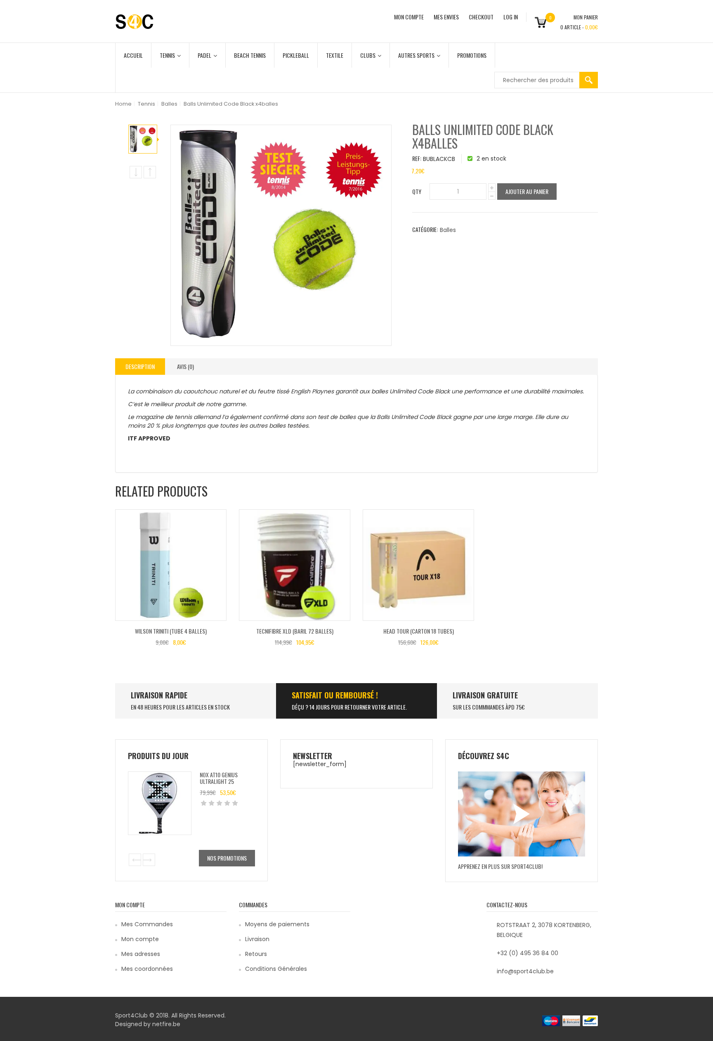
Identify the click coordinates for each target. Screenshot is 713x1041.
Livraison (257, 939)
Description (140, 366)
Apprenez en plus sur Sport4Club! (500, 866)
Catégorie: (425, 229)
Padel (204, 55)
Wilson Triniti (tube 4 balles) (171, 631)
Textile (334, 55)
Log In (510, 16)
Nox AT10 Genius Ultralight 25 (219, 777)
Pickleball (296, 55)
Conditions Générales (276, 969)
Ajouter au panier (526, 191)
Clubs (367, 55)
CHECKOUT (481, 16)
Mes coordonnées (147, 969)
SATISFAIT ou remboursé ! (335, 695)
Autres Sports (416, 55)
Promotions (471, 55)
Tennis (167, 55)
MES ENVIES (446, 16)
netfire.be (166, 1024)
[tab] (140, 366)
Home (123, 104)
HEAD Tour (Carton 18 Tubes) (418, 631)
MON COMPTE (409, 16)
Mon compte (140, 939)
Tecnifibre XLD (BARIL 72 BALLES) (294, 631)
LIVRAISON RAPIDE (159, 695)
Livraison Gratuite (485, 695)
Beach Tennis (250, 55)
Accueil (133, 55)
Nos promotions (227, 858)
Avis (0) (185, 366)
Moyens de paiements (277, 924)
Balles (169, 104)
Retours (256, 954)
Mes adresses (140, 954)
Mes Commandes (147, 924)
